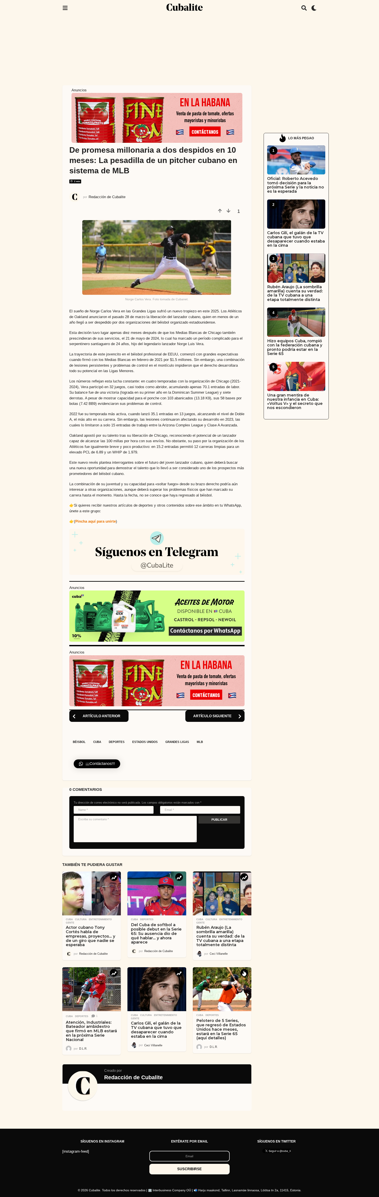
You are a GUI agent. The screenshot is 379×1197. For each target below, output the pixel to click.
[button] (65, 8)
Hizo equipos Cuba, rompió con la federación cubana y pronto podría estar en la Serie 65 (294, 347)
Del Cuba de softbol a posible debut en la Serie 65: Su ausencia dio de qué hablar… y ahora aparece (156, 933)
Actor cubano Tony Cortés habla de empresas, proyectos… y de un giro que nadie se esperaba (90, 936)
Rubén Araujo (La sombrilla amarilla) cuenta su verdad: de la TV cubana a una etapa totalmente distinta (220, 936)
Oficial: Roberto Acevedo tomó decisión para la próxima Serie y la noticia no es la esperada (295, 185)
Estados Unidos (145, 742)
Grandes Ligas (177, 742)
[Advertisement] (189, 49)
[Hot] (244, 973)
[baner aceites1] (157, 616)
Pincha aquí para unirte (95, 521)
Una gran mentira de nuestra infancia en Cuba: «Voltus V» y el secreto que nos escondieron (295, 401)
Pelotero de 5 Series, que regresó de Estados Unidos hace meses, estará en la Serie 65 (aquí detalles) (221, 1029)
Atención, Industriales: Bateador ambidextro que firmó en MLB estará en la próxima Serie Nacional (91, 1031)
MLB (200, 742)
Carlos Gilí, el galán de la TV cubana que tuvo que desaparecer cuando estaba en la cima (156, 1030)
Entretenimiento (100, 919)
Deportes (117, 742)
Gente (70, 922)
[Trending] (114, 877)
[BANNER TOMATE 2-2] (157, 118)
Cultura (81, 919)
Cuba (97, 742)
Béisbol (79, 742)
